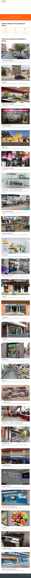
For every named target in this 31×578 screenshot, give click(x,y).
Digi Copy (4, 82)
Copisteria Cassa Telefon (7, 211)
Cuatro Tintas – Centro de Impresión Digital (12, 189)
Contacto (19, 574)
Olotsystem (4, 339)
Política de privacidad (22, 574)
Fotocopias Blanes (6, 465)
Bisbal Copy (25, 30)
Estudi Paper (5, 255)
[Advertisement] (15, 8)
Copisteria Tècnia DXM (7, 233)
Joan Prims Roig (5, 443)
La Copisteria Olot (6, 402)
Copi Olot (4, 380)
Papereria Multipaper (6, 125)
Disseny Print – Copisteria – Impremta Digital (12, 422)
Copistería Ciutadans (6, 548)
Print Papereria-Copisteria (8, 168)
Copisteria (4, 527)
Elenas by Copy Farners (7, 275)
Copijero (15, 30)
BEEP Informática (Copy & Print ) (5, 30)
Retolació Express (6, 486)
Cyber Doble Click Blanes (7, 60)
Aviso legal (29, 575)
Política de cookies (28, 574)
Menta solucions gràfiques (8, 104)
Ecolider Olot (5, 359)
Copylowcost (5, 317)
